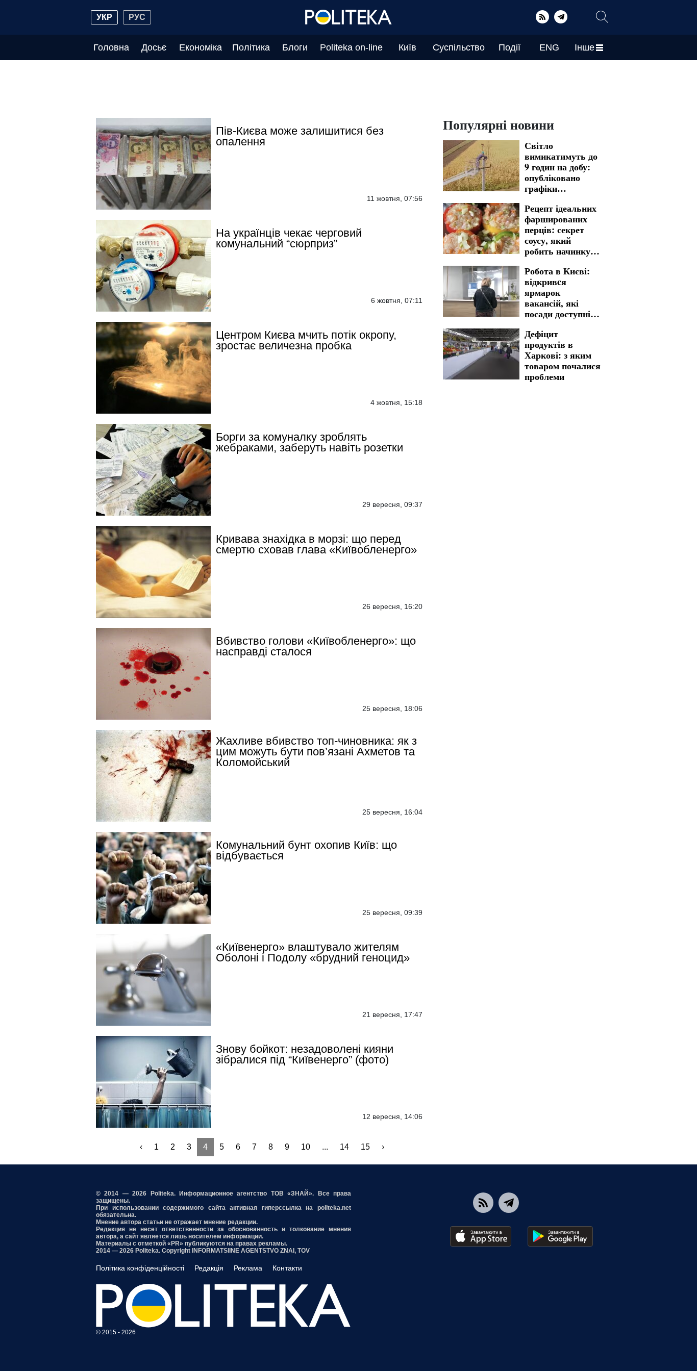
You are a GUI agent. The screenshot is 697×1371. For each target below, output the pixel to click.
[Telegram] (560, 16)
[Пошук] (602, 16)
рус (137, 17)
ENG (549, 47)
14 (344, 1146)
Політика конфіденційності (140, 1268)
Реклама (248, 1268)
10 (305, 1146)
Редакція (208, 1268)
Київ (407, 47)
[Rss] (542, 16)
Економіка (200, 47)
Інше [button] (584, 47)
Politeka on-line (351, 47)
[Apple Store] (481, 1236)
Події (509, 47)
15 (365, 1146)
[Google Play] (560, 1236)
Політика (251, 47)
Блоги (295, 47)
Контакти (287, 1268)
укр (104, 17)
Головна (111, 47)
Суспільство (459, 47)
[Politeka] (348, 17)
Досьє (153, 47)
